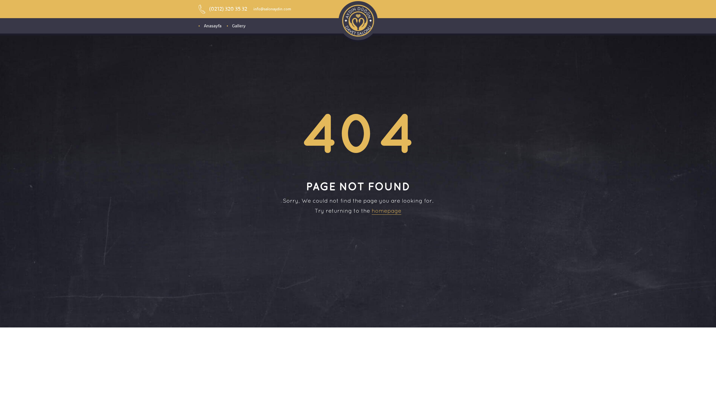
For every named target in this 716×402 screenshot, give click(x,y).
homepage (386, 211)
